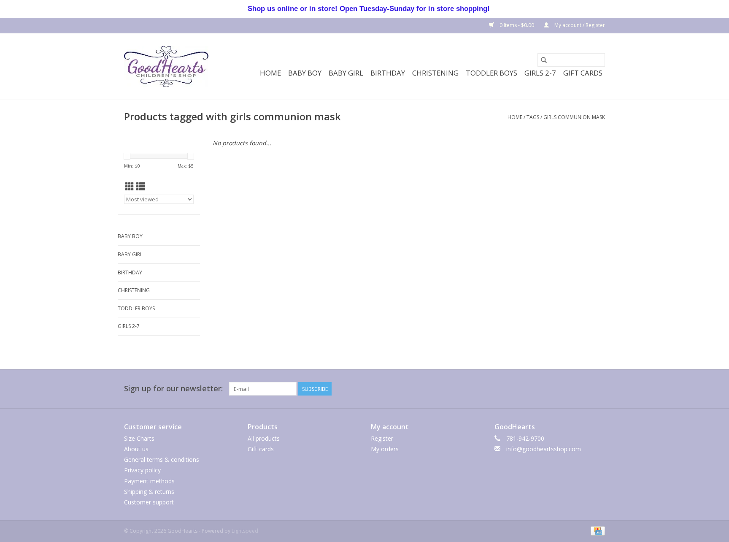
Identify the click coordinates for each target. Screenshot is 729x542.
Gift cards (582, 73)
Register (382, 438)
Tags (532, 117)
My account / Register (579, 25)
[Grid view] (129, 186)
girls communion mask (574, 117)
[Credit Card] (596, 530)
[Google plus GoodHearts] (537, 389)
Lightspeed (245, 530)
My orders (385, 449)
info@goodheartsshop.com (543, 449)
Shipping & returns (149, 492)
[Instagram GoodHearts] (598, 389)
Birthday (387, 73)
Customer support (149, 502)
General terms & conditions (161, 459)
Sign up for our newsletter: (173, 388)
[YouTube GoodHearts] (568, 389)
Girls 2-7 (540, 73)
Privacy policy (142, 470)
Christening (435, 73)
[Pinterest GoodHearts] (552, 389)
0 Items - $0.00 (516, 25)
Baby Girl (346, 73)
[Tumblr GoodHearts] (583, 389)
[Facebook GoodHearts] (507, 389)
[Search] (543, 60)
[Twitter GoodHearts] (522, 389)
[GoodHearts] (166, 66)
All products (264, 438)
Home (270, 73)
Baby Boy (304, 73)
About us (136, 449)
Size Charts (139, 438)
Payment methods (149, 481)
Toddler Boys (491, 73)
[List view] (140, 186)
